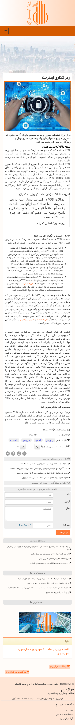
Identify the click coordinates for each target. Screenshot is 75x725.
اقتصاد (65, 649)
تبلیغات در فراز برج (64, 714)
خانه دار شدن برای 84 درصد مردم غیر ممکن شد (50, 554)
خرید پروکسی (27, 319)
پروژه (33, 649)
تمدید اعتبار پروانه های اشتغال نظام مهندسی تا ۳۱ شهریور (45, 478)
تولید (20, 649)
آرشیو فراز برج (66, 718)
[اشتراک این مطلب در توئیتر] (7, 453)
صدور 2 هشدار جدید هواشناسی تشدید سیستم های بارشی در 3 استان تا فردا (39, 588)
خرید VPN (42, 319)
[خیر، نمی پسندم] (22, 446)
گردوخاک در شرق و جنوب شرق (58, 592)
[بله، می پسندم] (37, 446)
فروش (26, 440)
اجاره (38, 440)
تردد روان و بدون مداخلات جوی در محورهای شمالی (50, 563)
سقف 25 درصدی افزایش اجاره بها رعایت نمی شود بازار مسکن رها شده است (39, 468)
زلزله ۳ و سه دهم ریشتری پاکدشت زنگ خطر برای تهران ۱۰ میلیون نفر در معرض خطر (38, 547)
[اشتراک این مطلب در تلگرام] (18, 453)
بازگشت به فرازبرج (16, 671)
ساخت (48, 649)
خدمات (13, 440)
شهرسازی (63, 653)
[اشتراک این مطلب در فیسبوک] (13, 453)
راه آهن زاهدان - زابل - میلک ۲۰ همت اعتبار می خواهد (48, 583)
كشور (40, 649)
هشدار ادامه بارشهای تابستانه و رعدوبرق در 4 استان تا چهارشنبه (44, 579)
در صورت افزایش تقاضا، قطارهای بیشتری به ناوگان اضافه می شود (43, 473)
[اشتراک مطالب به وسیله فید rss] (24, 453)
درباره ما (69, 710)
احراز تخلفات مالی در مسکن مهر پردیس (54, 558)
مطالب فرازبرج (58, 666)
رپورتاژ (49, 440)
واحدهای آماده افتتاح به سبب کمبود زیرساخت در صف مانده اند (43, 464)
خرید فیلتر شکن (26, 283)
